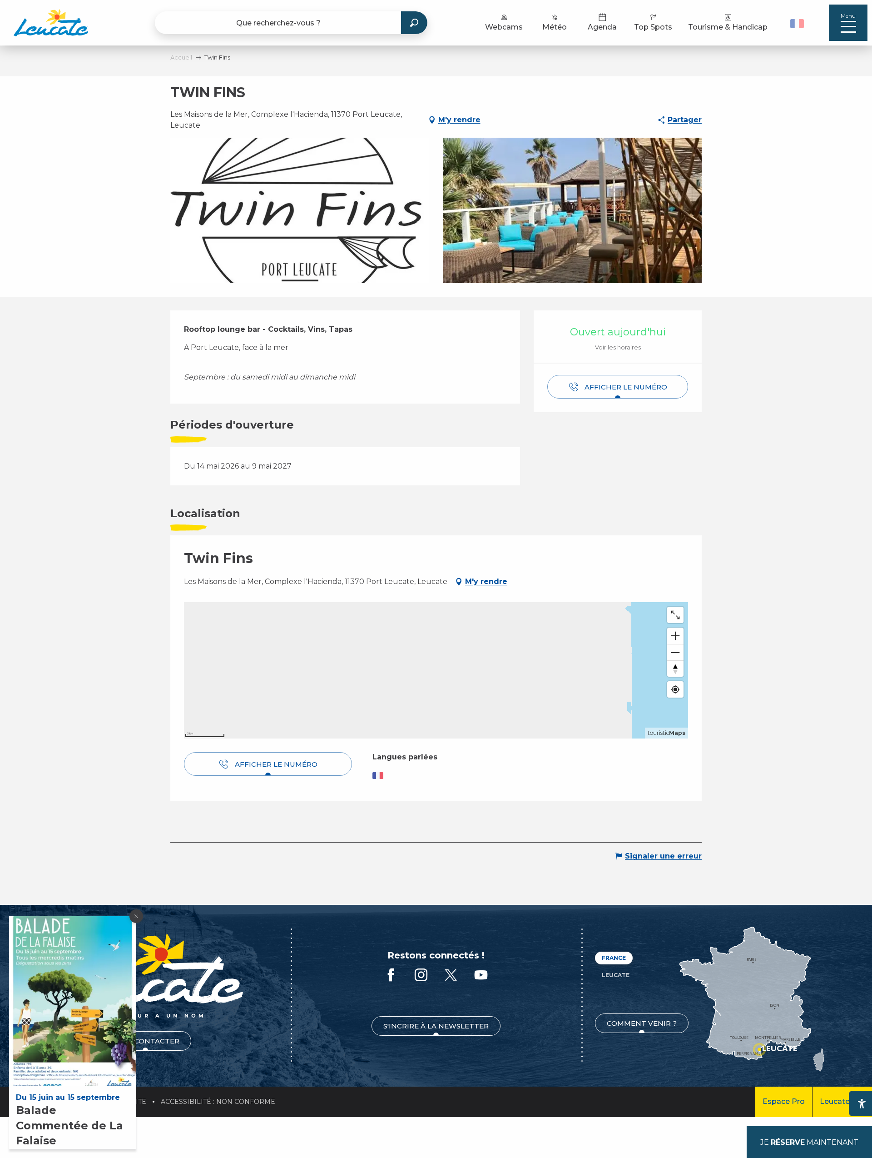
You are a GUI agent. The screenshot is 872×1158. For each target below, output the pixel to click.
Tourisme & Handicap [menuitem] (728, 27)
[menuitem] (51, 22)
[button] (798, 22)
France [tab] (614, 957)
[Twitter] (451, 975)
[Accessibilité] (861, 1103)
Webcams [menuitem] (504, 27)
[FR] (797, 23)
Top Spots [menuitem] (653, 27)
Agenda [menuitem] (602, 27)
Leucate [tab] (615, 975)
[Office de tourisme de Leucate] (145, 975)
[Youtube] (481, 975)
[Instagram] (421, 975)
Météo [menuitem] (554, 27)
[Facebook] (391, 975)
